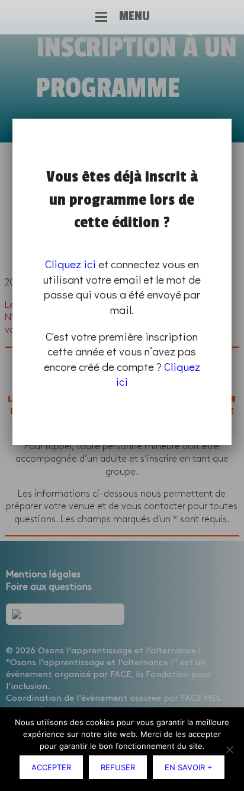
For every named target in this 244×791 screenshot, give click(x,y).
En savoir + (189, 767)
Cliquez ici (70, 263)
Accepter (51, 767)
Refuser (118, 767)
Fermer (229, 120)
